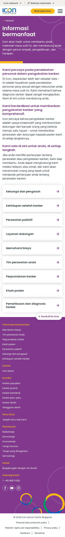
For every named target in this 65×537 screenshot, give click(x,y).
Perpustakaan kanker (21, 276)
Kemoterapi (8, 436)
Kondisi (6, 378)
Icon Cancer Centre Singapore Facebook (5, 488)
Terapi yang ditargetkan (15, 451)
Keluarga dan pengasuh (23, 191)
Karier (6, 463)
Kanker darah (9, 402)
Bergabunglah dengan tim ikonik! (19, 468)
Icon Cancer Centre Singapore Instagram (18, 488)
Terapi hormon (10, 446)
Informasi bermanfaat (16, 324)
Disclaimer (40, 533)
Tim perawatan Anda (13, 334)
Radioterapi (8, 431)
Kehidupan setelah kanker (24, 205)
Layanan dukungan (20, 234)
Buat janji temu (42, 11)
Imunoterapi (8, 441)
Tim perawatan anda (21, 262)
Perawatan (9, 426)
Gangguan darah (11, 407)
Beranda (9, 11)
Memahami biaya (18, 248)
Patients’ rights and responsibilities (22, 527)
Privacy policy (51, 527)
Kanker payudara (11, 383)
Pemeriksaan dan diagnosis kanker (26, 305)
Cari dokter (8, 370)
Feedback (25, 533)
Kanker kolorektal (11, 392)
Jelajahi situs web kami (14, 419)
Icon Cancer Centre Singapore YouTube (12, 488)
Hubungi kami (10, 475)
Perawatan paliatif (19, 220)
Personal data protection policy (31, 522)
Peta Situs (8, 414)
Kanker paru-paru (11, 397)
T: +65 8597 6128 (11, 480)
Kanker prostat (10, 388)
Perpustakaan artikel (13, 339)
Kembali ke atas (50, 316)
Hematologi (8, 455)
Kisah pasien (15, 290)
